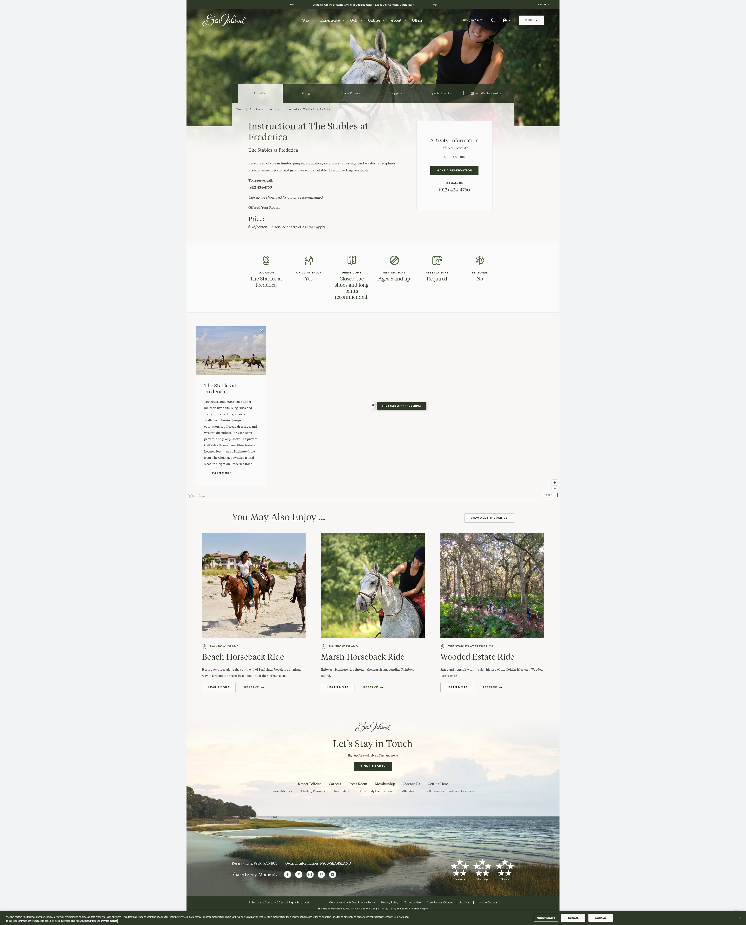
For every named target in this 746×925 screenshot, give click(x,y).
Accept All (600, 917)
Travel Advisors (282, 791)
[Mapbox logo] (196, 496)
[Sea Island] (224, 20)
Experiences (256, 109)
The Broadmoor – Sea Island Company (448, 791)
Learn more (221, 473)
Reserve (251, 687)
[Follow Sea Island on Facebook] (287, 874)
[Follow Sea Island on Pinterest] (321, 874)
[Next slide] (434, 4)
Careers (335, 784)
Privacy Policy (389, 902)
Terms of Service (411, 908)
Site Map (464, 902)
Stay (306, 20)
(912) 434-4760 (454, 190)
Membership (385, 784)
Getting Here (438, 784)
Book (530, 20)
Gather (374, 20)
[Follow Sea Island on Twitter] (298, 874)
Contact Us (411, 784)
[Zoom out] (555, 488)
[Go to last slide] (291, 4)
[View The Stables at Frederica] (373, 406)
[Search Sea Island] (493, 20)
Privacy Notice (109, 920)
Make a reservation (454, 170)
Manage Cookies (546, 917)
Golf (353, 20)
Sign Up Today (372, 766)
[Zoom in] (555, 482)
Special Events (441, 93)
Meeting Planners (313, 791)
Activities (260, 93)
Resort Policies (309, 784)
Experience (330, 20)
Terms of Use (412, 902)
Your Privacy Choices (440, 902)
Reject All (573, 917)
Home (239, 109)
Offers (417, 20)
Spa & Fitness (350, 93)
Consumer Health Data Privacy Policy (352, 902)
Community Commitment (376, 791)
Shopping (395, 93)
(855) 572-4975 (473, 20)
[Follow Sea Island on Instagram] (310, 874)
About (396, 20)
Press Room (358, 784)
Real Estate (341, 791)
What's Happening (488, 93)
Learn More (407, 4)
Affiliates (408, 791)
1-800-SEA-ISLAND (335, 863)
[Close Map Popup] (262, 331)
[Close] (740, 918)
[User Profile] (507, 20)
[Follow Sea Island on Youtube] (332, 874)
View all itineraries (489, 518)
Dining (305, 93)
